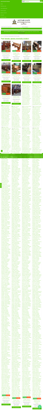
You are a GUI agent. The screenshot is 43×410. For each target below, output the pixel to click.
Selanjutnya (13, 150)
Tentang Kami (3, 6)
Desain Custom (4, 12)
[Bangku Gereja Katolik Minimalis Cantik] (26, 46)
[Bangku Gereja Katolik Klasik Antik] (6, 261)
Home (2, 3)
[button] (39, 406)
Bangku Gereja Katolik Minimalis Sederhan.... (37, 54)
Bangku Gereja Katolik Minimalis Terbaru (37, 402)
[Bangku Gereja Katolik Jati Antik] (16, 90)
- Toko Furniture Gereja (9, 157)
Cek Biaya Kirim (3, 17)
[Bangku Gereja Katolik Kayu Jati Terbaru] (16, 46)
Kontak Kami (3, 10)
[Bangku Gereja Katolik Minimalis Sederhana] (37, 46)
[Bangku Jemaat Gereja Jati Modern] (26, 262)
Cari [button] (22, 28)
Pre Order (17, 103)
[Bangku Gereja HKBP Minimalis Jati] (16, 68)
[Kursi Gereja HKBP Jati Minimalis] (26, 68)
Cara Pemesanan (4, 8)
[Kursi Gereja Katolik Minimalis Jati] (37, 68)
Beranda (2, 36)
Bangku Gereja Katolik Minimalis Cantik (26, 54)
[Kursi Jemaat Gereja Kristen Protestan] (6, 46)
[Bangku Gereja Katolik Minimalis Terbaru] (37, 263)
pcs (41, 0)
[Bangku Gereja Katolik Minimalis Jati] (6, 67)
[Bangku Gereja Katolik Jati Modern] (16, 263)
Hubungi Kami (6, 60)
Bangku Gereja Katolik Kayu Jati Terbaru (16, 54)
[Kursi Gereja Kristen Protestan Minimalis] (6, 89)
